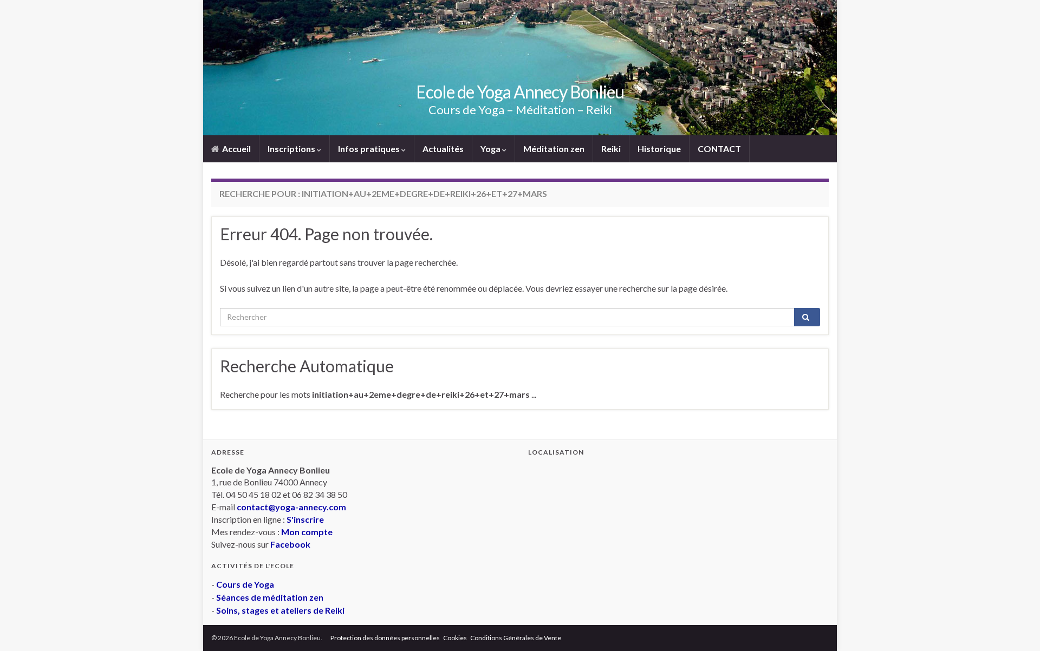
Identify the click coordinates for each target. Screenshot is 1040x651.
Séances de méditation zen (269, 597)
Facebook (290, 544)
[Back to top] (1015, 626)
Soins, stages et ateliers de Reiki (280, 610)
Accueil (235, 148)
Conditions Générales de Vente (515, 638)
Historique (659, 148)
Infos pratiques (369, 148)
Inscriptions (292, 148)
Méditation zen (553, 148)
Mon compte (307, 532)
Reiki (611, 148)
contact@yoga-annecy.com (291, 507)
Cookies (455, 638)
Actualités (443, 148)
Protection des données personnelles (385, 638)
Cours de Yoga (245, 584)
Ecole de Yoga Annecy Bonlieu (520, 91)
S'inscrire (305, 519)
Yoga (491, 148)
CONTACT (719, 148)
